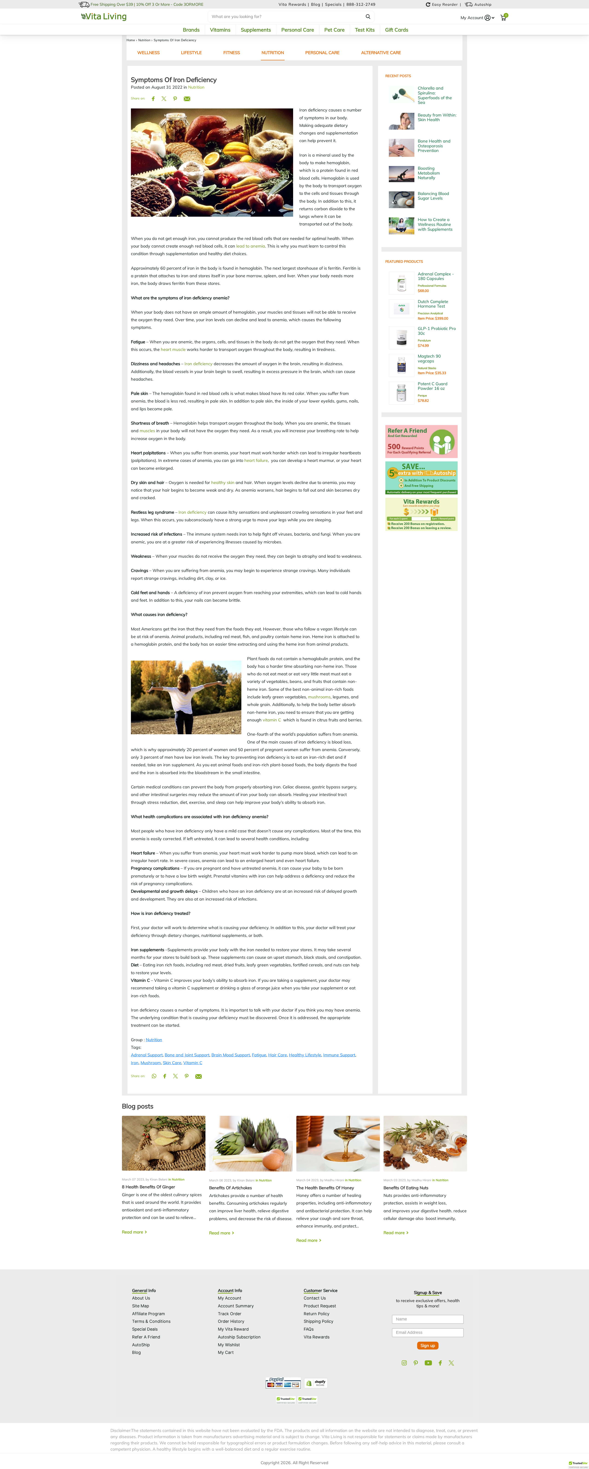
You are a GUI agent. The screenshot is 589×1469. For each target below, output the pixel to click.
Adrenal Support (147, 1055)
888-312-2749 (360, 4)
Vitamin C (192, 1062)
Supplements (256, 29)
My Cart (226, 1352)
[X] (451, 1363)
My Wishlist (229, 1344)
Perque (422, 395)
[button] (578, 1464)
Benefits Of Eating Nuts (425, 1179)
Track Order (229, 1313)
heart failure (256, 460)
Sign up (428, 1345)
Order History (231, 1321)
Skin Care (172, 1062)
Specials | (335, 4)
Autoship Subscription (239, 1337)
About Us (141, 1298)
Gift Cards (396, 29)
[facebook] (440, 1363)
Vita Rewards (316, 1337)
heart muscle (173, 349)
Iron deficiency (199, 363)
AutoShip (141, 1344)
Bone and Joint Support (187, 1055)
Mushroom (151, 1062)
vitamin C (272, 720)
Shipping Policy (318, 1321)
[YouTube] (428, 1363)
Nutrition (144, 40)
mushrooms (319, 697)
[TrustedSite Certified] (285, 1400)
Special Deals (145, 1329)
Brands (191, 29)
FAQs (309, 1329)
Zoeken (368, 16)
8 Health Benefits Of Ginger (163, 1179)
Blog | (318, 4)
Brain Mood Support (230, 1055)
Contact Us (315, 1298)
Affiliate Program (148, 1313)
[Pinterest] (416, 1363)
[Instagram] (404, 1363)
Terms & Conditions (151, 1321)
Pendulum (424, 340)
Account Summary (236, 1305)
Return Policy (316, 1313)
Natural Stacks (427, 368)
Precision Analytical (430, 313)
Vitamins (220, 29)
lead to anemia (250, 246)
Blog (136, 1352)
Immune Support (339, 1055)
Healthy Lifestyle (305, 1055)
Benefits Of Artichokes (251, 1179)
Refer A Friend (146, 1337)
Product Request (320, 1305)
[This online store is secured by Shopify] (315, 1382)
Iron (135, 1062)
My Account (472, 17)
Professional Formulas (432, 285)
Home (131, 40)
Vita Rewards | (295, 4)
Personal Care (297, 29)
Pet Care (334, 29)
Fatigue (259, 1055)
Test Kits (365, 29)
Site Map (140, 1305)
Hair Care (277, 1055)
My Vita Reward (233, 1329)
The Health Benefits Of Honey (338, 1183)
